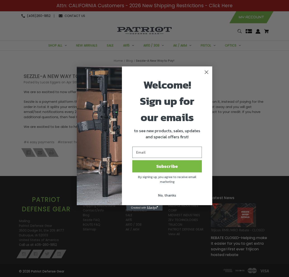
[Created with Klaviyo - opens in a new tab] (144, 208)
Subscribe (167, 166)
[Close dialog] (206, 72)
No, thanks (167, 195)
